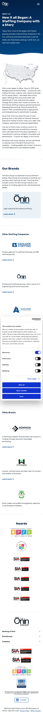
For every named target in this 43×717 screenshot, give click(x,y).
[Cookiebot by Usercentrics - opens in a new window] (32, 319)
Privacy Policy (24, 711)
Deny (21, 396)
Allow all (21, 385)
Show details (32, 379)
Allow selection (21, 390)
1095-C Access (36, 711)
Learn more (8, 214)
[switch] (38, 358)
